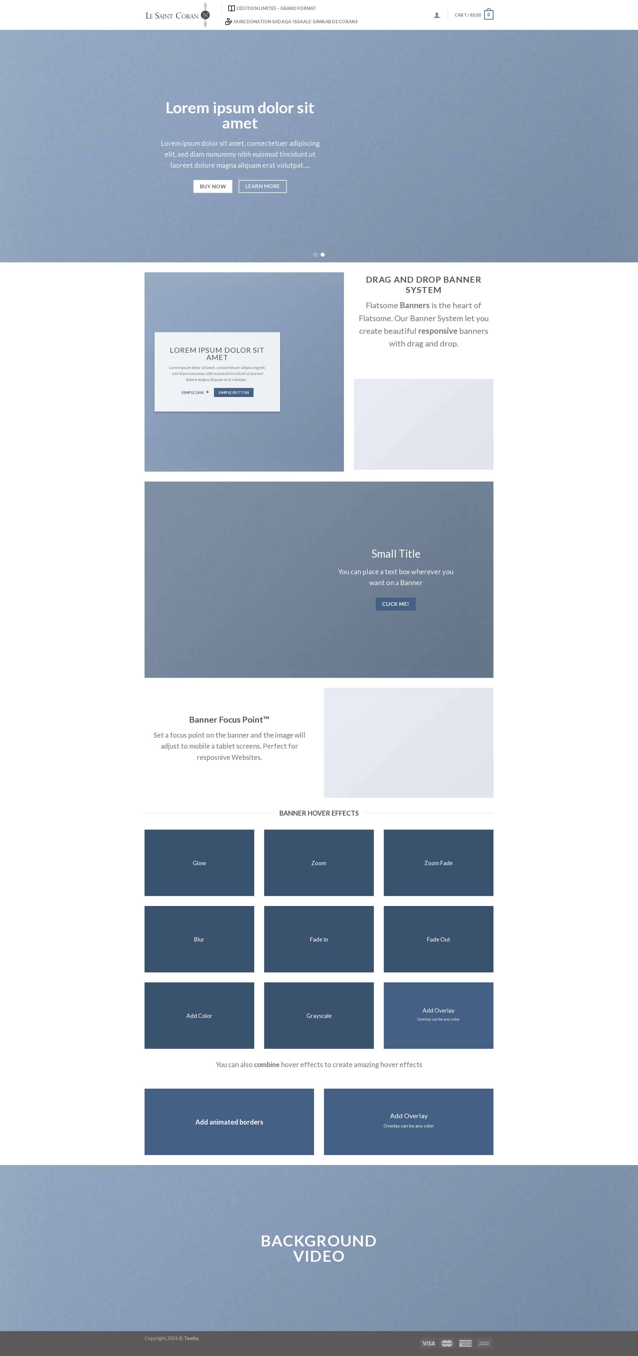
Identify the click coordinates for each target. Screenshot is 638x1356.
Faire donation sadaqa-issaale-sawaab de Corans (296, 21)
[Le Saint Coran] (178, 15)
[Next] (617, 146)
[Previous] (21, 146)
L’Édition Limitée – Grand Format (276, 8)
